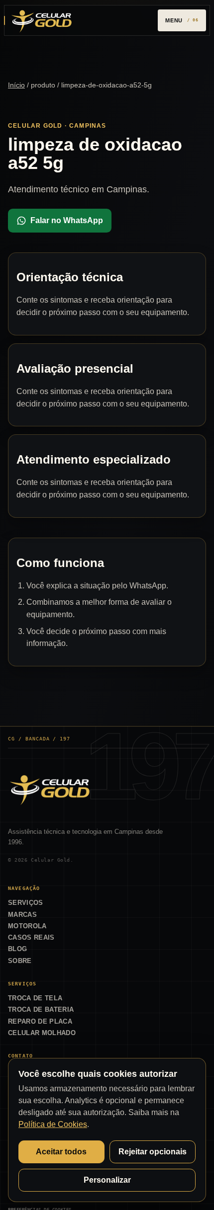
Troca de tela (35, 998)
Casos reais (31, 937)
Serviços (25, 902)
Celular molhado (42, 1033)
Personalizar (107, 1180)
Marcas (22, 914)
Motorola (27, 926)
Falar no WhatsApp (66, 220)
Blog (17, 949)
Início (16, 85)
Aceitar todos (61, 1151)
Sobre (20, 961)
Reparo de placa (40, 1021)
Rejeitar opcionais (152, 1151)
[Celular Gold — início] (41, 20)
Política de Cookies (52, 1124)
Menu (174, 20)
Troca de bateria (41, 1009)
